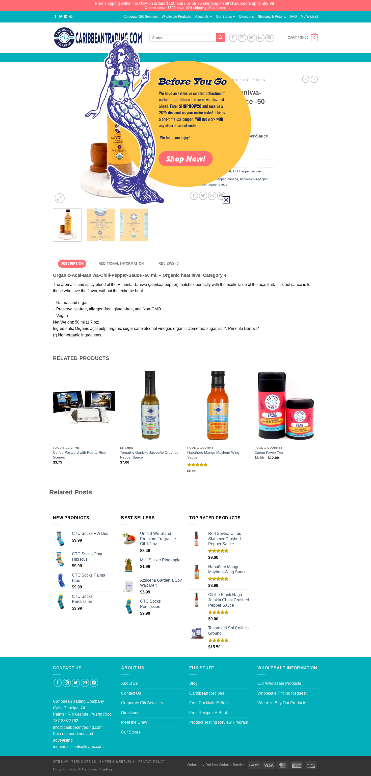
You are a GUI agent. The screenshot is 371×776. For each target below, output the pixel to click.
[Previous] (53, 424)
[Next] (316, 424)
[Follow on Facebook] (58, 683)
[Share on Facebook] (55, 17)
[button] (226, 199)
